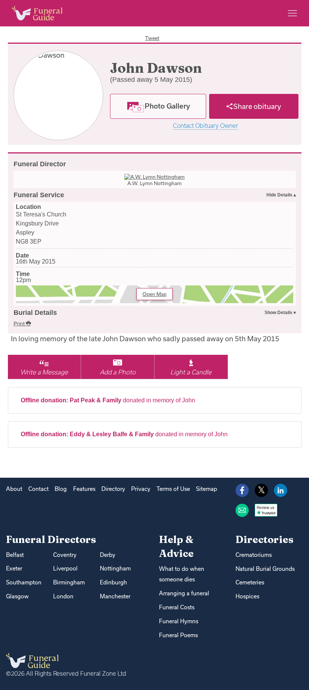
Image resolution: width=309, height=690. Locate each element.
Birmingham (69, 582)
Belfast (15, 555)
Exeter (14, 568)
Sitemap (206, 489)
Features (84, 489)
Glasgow (17, 596)
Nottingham (115, 568)
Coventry (64, 555)
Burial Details (35, 312)
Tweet (152, 38)
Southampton (23, 582)
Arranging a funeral (184, 593)
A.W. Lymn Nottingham (154, 183)
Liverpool (65, 568)
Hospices (247, 596)
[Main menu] (292, 13)
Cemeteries (250, 582)
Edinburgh (113, 582)
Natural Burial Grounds (265, 569)
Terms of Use (173, 489)
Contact (38, 489)
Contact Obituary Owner (205, 126)
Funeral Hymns (178, 621)
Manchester (115, 596)
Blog (61, 489)
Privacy (140, 489)
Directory (113, 489)
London (63, 596)
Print (20, 323)
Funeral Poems (178, 635)
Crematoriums (254, 555)
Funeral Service (39, 195)
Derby (107, 555)
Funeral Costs (176, 607)
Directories (265, 539)
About (14, 489)
